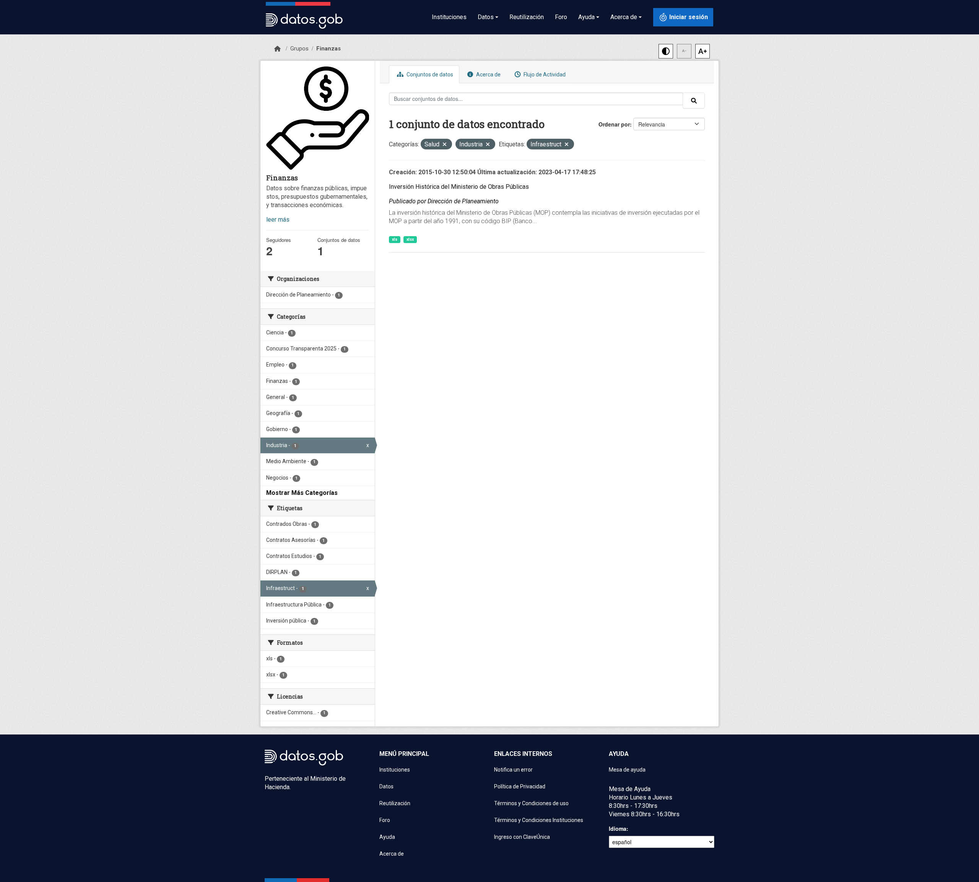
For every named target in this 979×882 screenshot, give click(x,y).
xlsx (410, 239)
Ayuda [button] (586, 17)
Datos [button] (486, 17)
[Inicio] (277, 48)
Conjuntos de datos (429, 74)
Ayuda (387, 837)
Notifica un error (513, 770)
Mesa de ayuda (627, 770)
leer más (277, 219)
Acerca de (488, 74)
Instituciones (449, 17)
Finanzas (328, 48)
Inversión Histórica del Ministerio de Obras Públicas (459, 186)
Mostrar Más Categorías (302, 492)
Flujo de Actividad (544, 74)
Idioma (617, 828)
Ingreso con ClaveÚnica (522, 837)
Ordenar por (614, 124)
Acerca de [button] (623, 17)
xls (394, 239)
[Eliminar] (444, 145)
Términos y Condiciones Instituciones (538, 820)
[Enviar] (694, 100)
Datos (386, 786)
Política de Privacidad (519, 786)
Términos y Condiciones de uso (531, 803)
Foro (561, 17)
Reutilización (526, 17)
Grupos (299, 48)
